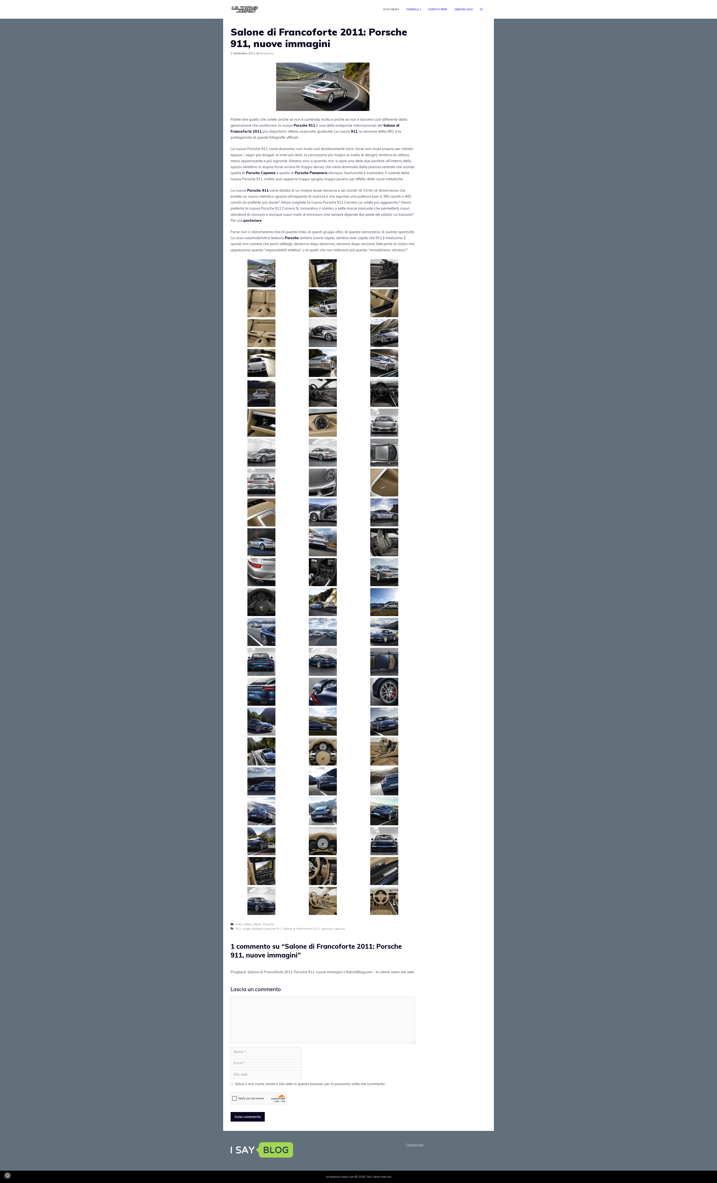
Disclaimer (415, 1145)
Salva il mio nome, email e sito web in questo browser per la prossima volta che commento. (310, 1084)
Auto (238, 924)
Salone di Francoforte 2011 (301, 928)
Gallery (247, 924)
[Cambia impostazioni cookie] (7, 1175)
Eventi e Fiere (438, 9)
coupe (246, 928)
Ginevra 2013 (464, 9)
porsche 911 (273, 928)
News (258, 924)
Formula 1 (414, 9)
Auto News (391, 9)
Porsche (268, 924)
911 (238, 928)
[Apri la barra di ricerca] (481, 9)
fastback (257, 928)
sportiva (326, 928)
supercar (339, 928)
